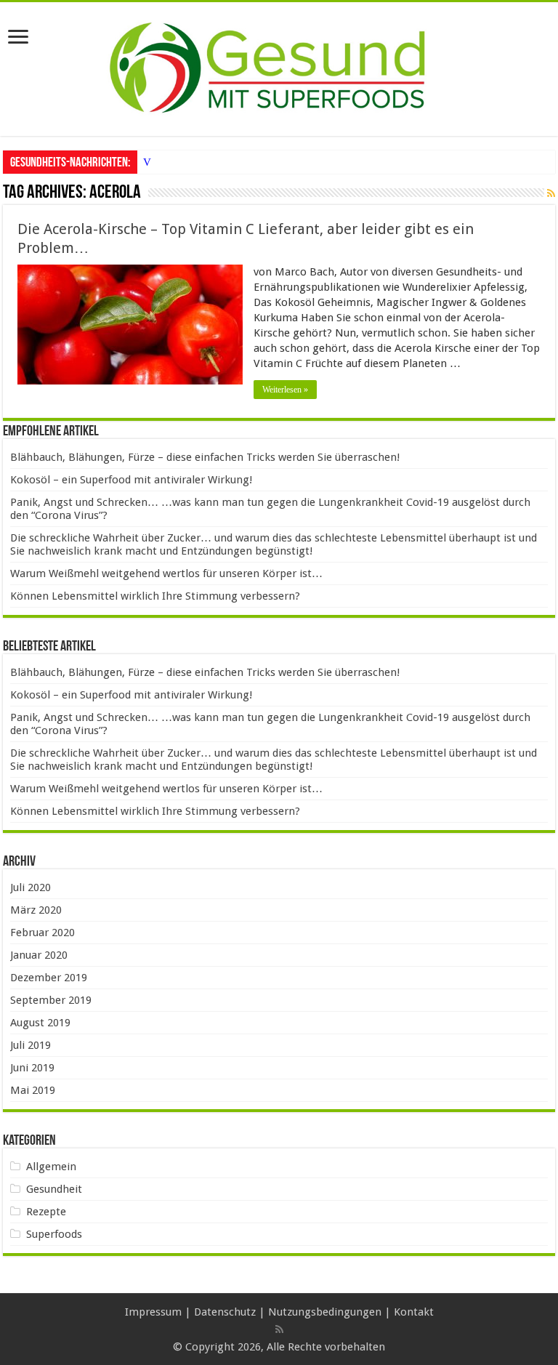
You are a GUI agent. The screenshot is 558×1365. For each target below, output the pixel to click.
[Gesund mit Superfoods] (279, 66)
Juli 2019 (30, 1045)
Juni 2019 (32, 1067)
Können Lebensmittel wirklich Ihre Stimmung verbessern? (155, 596)
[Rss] (279, 1329)
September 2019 (51, 1000)
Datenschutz (225, 1311)
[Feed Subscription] (551, 193)
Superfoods (54, 1234)
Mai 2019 (32, 1090)
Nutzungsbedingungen (324, 1311)
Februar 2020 (42, 932)
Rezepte (46, 1211)
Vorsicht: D (168, 162)
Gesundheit (54, 1189)
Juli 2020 (30, 887)
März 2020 (36, 910)
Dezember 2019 (48, 977)
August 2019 (40, 1022)
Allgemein (51, 1166)
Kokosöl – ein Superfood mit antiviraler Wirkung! (131, 479)
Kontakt (414, 1311)
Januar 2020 (39, 955)
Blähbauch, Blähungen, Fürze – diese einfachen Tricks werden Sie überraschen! (205, 457)
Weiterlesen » (285, 389)
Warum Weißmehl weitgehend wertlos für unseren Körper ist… (166, 573)
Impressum (153, 1311)
